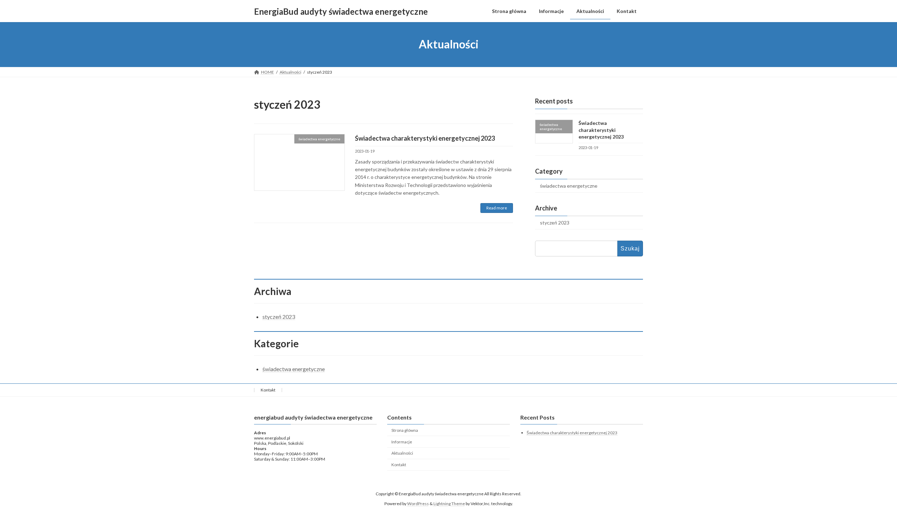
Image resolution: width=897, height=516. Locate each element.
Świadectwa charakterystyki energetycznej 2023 (425, 138)
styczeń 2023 (554, 223)
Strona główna (404, 430)
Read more (496, 207)
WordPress (418, 503)
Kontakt (268, 390)
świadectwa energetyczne (568, 186)
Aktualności (402, 453)
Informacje (401, 441)
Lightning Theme (449, 503)
